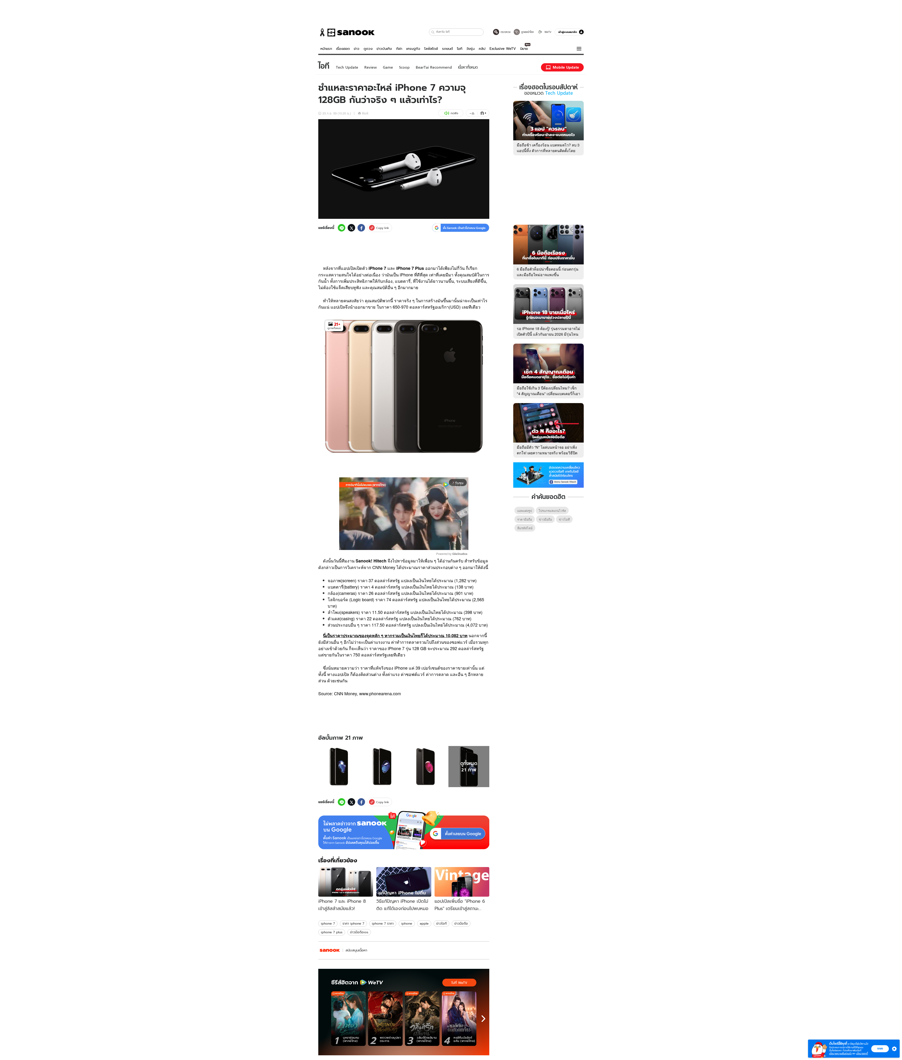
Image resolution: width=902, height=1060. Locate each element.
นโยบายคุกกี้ (862, 1053)
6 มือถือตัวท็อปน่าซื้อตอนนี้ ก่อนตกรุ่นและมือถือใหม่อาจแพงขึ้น (547, 271)
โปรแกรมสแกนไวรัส (552, 510)
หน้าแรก (326, 48)
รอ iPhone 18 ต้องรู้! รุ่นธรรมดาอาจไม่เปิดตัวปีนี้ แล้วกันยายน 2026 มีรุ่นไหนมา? (548, 334)
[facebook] (361, 228)
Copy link (382, 228)
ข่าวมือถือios (359, 932)
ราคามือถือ (524, 519)
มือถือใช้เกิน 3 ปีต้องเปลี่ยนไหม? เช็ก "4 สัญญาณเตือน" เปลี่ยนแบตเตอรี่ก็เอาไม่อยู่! (548, 393)
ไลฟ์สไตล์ (431, 48)
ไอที (459, 48)
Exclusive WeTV (503, 48)
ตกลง (880, 1048)
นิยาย (524, 48)
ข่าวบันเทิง (384, 48)
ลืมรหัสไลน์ (525, 528)
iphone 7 (328, 923)
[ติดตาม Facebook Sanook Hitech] (548, 474)
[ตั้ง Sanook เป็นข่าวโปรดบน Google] (403, 830)
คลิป (482, 48)
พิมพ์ (365, 113)
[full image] (338, 766)
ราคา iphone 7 (353, 923)
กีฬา (399, 48)
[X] (351, 228)
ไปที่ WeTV (459, 982)
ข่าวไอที (441, 923)
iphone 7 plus (331, 932)
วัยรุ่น (470, 48)
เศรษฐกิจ (413, 48)
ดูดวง (368, 48)
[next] (483, 1018)
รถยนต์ (447, 48)
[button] (433, 32)
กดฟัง (454, 113)
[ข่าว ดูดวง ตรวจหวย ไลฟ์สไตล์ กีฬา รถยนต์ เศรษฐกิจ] (346, 32)
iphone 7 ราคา (383, 923)
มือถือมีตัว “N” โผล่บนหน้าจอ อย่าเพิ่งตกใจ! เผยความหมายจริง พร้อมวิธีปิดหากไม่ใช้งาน (547, 452)
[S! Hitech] (329, 950)
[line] (341, 228)
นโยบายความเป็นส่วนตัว (840, 1053)
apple (424, 923)
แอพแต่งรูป (524, 510)
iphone (406, 923)
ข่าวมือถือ (461, 923)
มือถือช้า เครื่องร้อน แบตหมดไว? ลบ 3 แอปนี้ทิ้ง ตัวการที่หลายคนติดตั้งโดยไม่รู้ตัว (548, 150)
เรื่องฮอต (343, 48)
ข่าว (356, 48)
